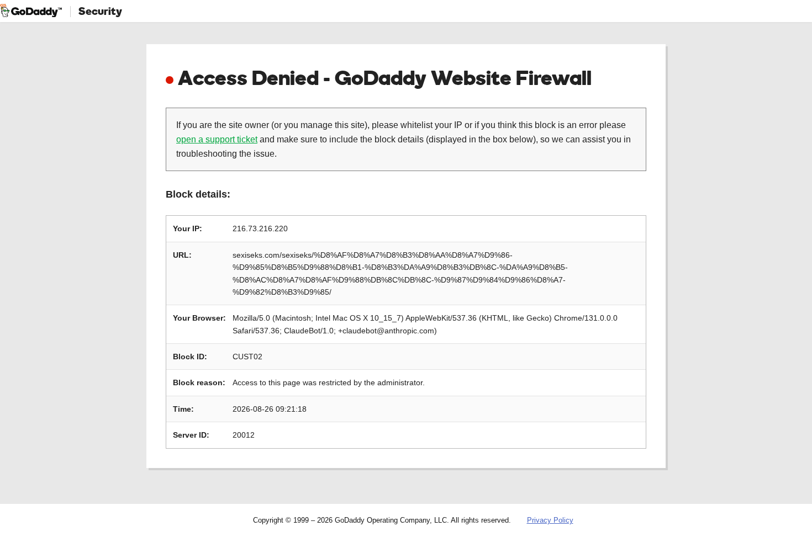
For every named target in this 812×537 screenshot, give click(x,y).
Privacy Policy (550, 520)
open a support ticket (216, 139)
